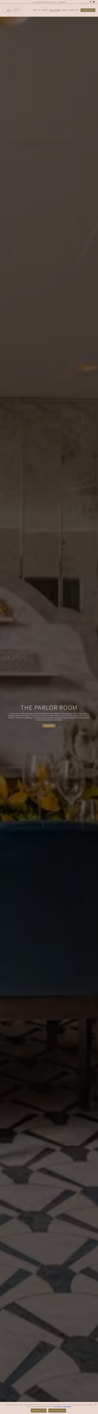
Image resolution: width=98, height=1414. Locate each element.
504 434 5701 (61, 2)
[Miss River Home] (13, 10)
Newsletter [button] (74, 10)
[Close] (96, 1404)
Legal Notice (66, 1406)
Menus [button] (45, 10)
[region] (49, 1408)
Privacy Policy (57, 1406)
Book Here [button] (49, 725)
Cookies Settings (39, 1410)
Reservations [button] (88, 10)
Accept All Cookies (57, 1410)
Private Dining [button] (54, 10)
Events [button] (65, 10)
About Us (37, 10)
